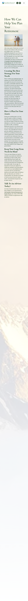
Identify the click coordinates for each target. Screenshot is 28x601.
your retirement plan (16, 78)
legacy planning (14, 142)
